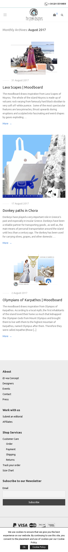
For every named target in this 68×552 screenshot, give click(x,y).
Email (5, 488)
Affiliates (8, 421)
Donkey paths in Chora (20, 210)
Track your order (11, 465)
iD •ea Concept (11, 378)
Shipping (11, 454)
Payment (11, 449)
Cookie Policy (39, 547)
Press (6, 399)
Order (9, 443)
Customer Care (11, 439)
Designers (8, 383)
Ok (24, 547)
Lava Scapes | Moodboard (23, 87)
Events (6, 388)
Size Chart (8, 470)
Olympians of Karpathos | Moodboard (32, 300)
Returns (10, 459)
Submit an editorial (13, 416)
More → (7, 123)
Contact (7, 394)
